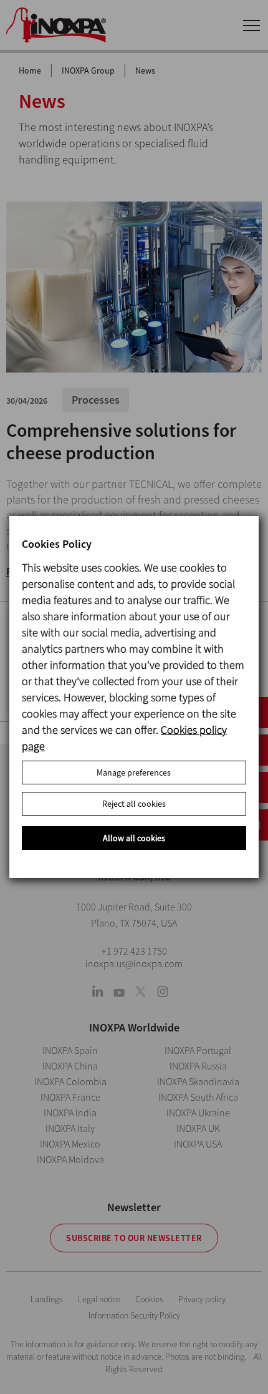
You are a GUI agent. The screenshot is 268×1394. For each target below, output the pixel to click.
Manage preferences (134, 772)
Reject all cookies (134, 803)
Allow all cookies (134, 838)
